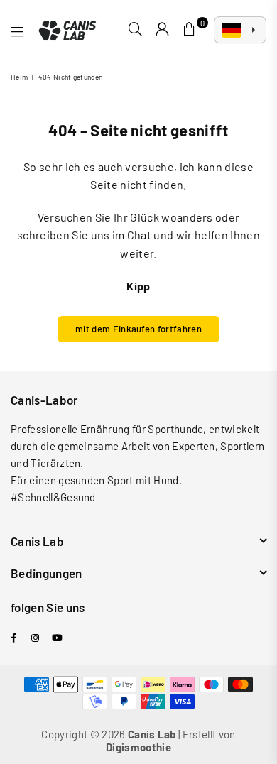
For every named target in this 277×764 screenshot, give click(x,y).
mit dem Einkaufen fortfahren (138, 328)
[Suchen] (135, 29)
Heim (19, 76)
